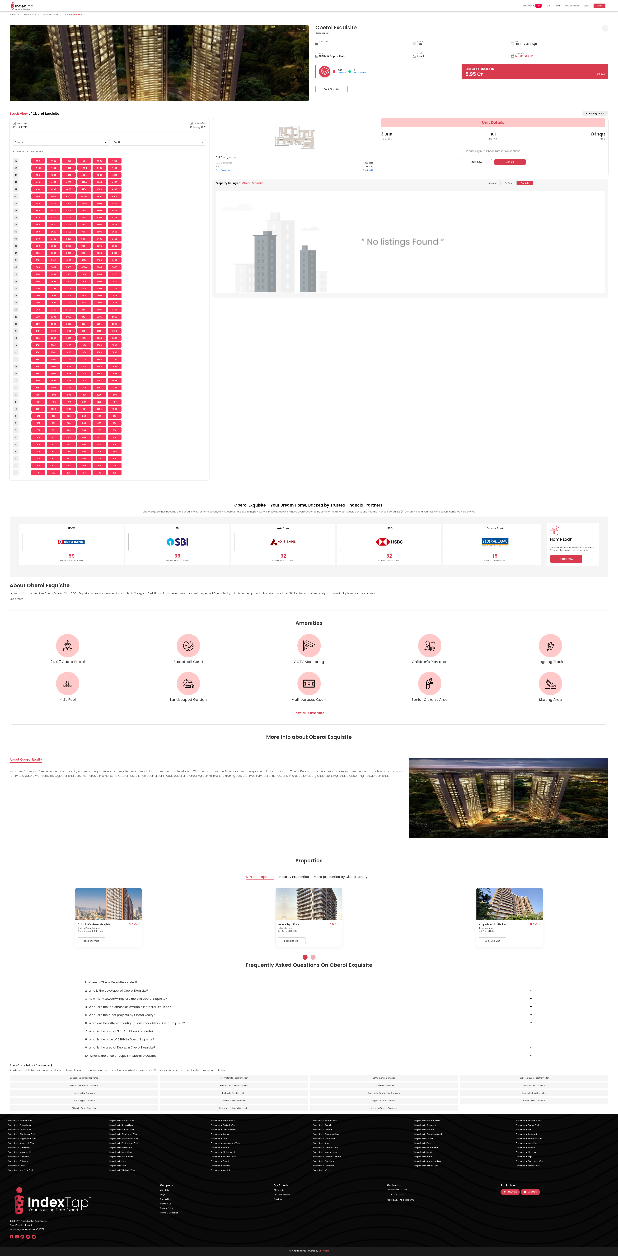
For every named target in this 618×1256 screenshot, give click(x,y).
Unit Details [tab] (493, 122)
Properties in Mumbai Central (327, 1156)
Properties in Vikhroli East (426, 1165)
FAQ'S (162, 1194)
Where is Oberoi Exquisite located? (111, 982)
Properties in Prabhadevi (324, 1161)
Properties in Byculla (322, 1125)
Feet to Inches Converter (534, 1093)
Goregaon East (50, 14)
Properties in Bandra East (223, 1120)
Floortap (278, 1199)
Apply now (566, 559)
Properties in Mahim (525, 1147)
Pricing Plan (165, 1199)
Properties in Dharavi (424, 1129)
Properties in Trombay (323, 1165)
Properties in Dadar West (19, 1129)
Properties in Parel (117, 1161)
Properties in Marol (423, 1152)
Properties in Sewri (16, 1165)
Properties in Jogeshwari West (123, 1138)
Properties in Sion (117, 1165)
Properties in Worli (321, 1170)
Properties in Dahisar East (121, 1129)
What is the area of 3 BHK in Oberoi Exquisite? (119, 1031)
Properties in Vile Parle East (20, 1170)
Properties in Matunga (526, 1152)
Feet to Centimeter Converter (234, 1085)
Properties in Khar (321, 1143)
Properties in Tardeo (220, 1165)
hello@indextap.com (397, 1189)
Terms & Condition (169, 1212)
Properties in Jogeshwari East (22, 1138)
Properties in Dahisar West (223, 1129)
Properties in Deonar (322, 1129)
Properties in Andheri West (121, 1120)
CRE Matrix (279, 1190)
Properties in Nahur (423, 1156)
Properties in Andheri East (20, 1120)
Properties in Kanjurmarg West (225, 1143)
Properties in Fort (524, 1129)
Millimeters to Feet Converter (234, 1078)
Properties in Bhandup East (427, 1120)
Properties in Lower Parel (120, 1147)
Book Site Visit (331, 89)
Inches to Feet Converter (234, 1093)
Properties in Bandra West (325, 1120)
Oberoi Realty (29, 14)
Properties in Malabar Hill (19, 1152)
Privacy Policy (166, 1208)
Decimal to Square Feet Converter (384, 1093)
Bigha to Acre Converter (384, 1100)
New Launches (572, 5)
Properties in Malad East (121, 1152)
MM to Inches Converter (534, 1085)
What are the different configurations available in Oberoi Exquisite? (135, 1023)
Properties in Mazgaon (18, 1156)
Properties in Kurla (422, 1143)
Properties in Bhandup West (529, 1120)
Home (12, 14)
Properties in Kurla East (527, 1143)
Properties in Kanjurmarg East (123, 1143)
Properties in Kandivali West (21, 1143)
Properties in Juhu (219, 1138)
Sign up (510, 162)
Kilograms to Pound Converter (234, 1108)
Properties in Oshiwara (18, 1161)
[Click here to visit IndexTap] (22, 5)
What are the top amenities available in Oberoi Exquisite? (128, 1007)
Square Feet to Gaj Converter (84, 1078)
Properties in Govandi (526, 1134)
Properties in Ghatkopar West (123, 1134)
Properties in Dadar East (527, 1125)
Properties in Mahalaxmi (426, 1147)
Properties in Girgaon (221, 1134)
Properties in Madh (220, 1147)
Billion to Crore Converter (84, 1108)
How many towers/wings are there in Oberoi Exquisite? (126, 999)
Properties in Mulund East (121, 1156)
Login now (476, 162)
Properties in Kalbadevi (324, 1138)
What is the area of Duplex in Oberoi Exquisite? (120, 1047)
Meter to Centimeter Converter (84, 1085)
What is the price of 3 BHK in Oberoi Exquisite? (119, 1039)
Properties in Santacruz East (427, 1161)
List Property (531, 5)
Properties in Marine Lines (325, 1152)
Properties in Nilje (524, 1156)
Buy (548, 5)
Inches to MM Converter (534, 1100)
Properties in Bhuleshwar (19, 1125)
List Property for (595, 113)
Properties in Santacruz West (530, 1161)
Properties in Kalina (423, 1138)
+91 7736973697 (396, 1194)
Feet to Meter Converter (234, 1100)
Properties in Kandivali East (529, 1138)
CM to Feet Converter (384, 1085)
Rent (558, 5)
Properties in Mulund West (223, 1156)
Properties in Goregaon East (326, 1134)
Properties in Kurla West (19, 1147)
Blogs (587, 5)
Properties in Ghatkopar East (21, 1134)
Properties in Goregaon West (428, 1134)
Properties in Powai (220, 1161)
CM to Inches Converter (384, 1078)
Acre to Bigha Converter (83, 1100)
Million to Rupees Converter (384, 1108)
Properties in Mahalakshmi (325, 1147)
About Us (164, 1190)
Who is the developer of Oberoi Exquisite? (116, 991)
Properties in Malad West (223, 1152)
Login (599, 5)
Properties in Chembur (425, 1125)
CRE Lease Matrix (282, 1194)
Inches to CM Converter (84, 1093)
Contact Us (165, 1203)
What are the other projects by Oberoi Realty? (120, 1015)
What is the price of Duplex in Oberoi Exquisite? (120, 1056)
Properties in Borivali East (121, 1125)
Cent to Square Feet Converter (534, 1078)
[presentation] (12, 59)
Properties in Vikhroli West (528, 1165)
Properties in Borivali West (223, 1125)
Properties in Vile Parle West (122, 1170)
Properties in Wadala (221, 1170)
